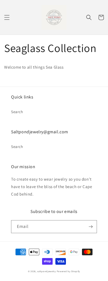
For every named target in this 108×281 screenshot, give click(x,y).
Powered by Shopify (68, 271)
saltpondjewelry (46, 271)
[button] (7, 17)
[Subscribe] (90, 226)
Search (17, 111)
